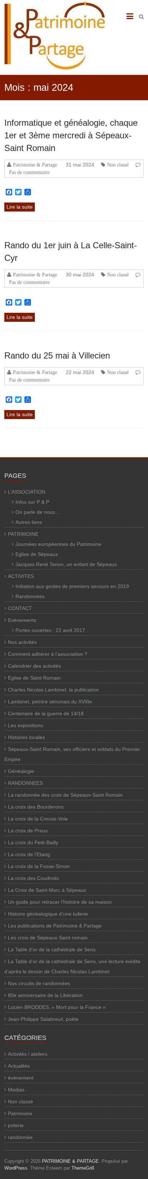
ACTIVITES (21, 576)
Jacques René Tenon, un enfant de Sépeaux (66, 564)
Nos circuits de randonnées (39, 983)
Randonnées (30, 596)
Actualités (19, 1066)
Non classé (118, 164)
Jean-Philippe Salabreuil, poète (43, 1019)
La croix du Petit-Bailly (33, 842)
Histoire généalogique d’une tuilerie (48, 914)
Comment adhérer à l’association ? (47, 654)
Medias (16, 1090)
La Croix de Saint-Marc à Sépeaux (47, 890)
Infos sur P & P (32, 502)
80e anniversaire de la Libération (45, 995)
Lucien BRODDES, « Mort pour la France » (57, 1007)
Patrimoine (20, 1113)
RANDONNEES (25, 783)
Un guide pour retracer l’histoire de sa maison (60, 902)
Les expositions (25, 725)
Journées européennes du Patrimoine (58, 544)
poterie (16, 1125)
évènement (20, 1078)
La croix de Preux (28, 830)
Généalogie (21, 771)
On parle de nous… (37, 512)
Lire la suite (19, 207)
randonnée (20, 1137)
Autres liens (28, 522)
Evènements (22, 620)
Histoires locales (26, 737)
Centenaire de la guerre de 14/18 (46, 713)
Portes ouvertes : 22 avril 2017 (50, 630)
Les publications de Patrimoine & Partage (55, 926)
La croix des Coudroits (33, 878)
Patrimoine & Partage (35, 164)
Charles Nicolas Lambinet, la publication (53, 690)
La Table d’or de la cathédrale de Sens (52, 949)
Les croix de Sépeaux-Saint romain (48, 937)
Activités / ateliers (27, 1054)
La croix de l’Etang (29, 854)
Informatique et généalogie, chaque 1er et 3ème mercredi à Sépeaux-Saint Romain (71, 135)
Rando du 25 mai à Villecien (57, 355)
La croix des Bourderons (36, 807)
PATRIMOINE (23, 534)
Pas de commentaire (29, 172)
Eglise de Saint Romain (34, 678)
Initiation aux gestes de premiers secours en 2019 (72, 586)
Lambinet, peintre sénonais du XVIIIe (50, 701)
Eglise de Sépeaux (36, 554)
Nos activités (22, 642)
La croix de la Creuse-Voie (38, 819)
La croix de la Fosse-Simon (39, 866)
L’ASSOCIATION (26, 492)
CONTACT (20, 608)
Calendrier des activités (34, 666)
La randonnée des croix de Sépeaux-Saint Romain (65, 795)
